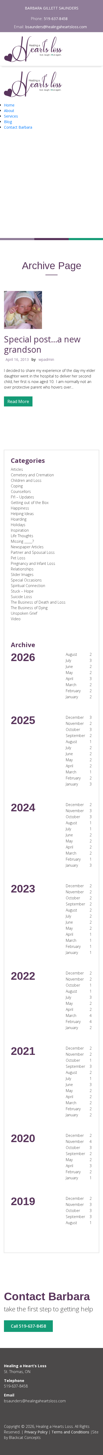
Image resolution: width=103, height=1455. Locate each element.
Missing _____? (22, 541)
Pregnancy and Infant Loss (33, 563)
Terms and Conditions (70, 1431)
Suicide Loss (21, 596)
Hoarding (18, 519)
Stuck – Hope (22, 591)
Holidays (18, 524)
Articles (17, 469)
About (9, 110)
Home (9, 105)
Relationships (22, 568)
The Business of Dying (29, 607)
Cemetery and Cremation (32, 474)
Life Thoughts (22, 535)
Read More (18, 401)
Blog (8, 121)
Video (16, 618)
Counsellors (21, 491)
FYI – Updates (22, 496)
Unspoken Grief (24, 613)
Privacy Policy (36, 1431)
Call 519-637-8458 (28, 1326)
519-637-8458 (56, 18)
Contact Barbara (18, 127)
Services (11, 116)
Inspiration (20, 530)
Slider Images (22, 574)
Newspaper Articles (27, 546)
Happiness (20, 508)
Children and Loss (26, 480)
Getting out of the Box (30, 502)
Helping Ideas (22, 513)
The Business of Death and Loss (38, 602)
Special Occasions (26, 580)
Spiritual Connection (28, 585)
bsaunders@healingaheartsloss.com (56, 26)
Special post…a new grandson (42, 344)
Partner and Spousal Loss (33, 552)
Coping (17, 485)
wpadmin (46, 359)
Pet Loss (18, 557)
